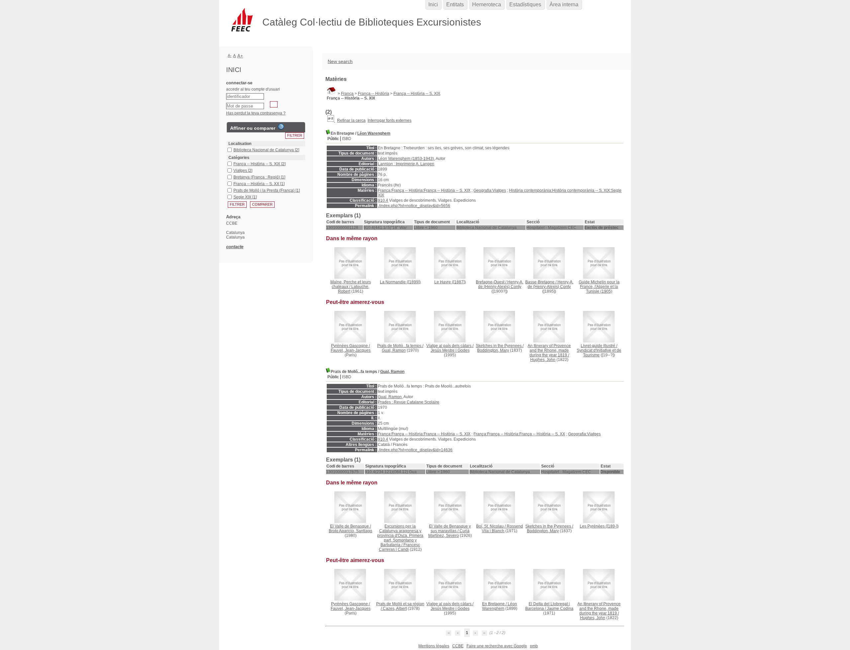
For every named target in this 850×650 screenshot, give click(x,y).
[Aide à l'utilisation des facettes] (281, 127)
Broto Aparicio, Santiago (350, 531)
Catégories (238, 157)
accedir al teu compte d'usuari (253, 89)
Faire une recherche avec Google (497, 646)
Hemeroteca (486, 4)
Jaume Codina (560, 608)
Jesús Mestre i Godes (450, 350)
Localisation (239, 143)
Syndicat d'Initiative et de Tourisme (599, 352)
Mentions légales (433, 646)
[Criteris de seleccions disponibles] (331, 120)
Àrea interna (564, 4)
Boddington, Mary (493, 350)
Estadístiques (525, 4)
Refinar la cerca (351, 120)
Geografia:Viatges (489, 190)
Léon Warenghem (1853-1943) (406, 158)
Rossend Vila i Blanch (502, 528)
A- (229, 55)
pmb (534, 646)
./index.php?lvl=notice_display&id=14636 (415, 450)
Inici (433, 4)
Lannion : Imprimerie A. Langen (406, 164)
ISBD (346, 138)
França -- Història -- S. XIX (416, 93)
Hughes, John (542, 359)
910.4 (383, 200)
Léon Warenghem (373, 133)
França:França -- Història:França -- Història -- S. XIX (424, 190)
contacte (234, 246)
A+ (240, 55)
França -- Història (373, 93)
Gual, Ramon (394, 350)
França (347, 93)
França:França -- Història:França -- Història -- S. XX (519, 434)
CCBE (458, 646)
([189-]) (599, 526)
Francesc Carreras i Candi (399, 547)
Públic (333, 138)
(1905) (599, 287)
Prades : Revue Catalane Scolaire (408, 402)
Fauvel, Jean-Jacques (351, 350)
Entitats (455, 4)
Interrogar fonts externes (389, 120)
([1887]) (450, 282)
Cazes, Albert (395, 608)
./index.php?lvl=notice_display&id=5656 (414, 205)
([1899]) (400, 282)
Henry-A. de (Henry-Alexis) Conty (501, 284)
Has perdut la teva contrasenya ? (256, 113)
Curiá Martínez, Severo (448, 533)
